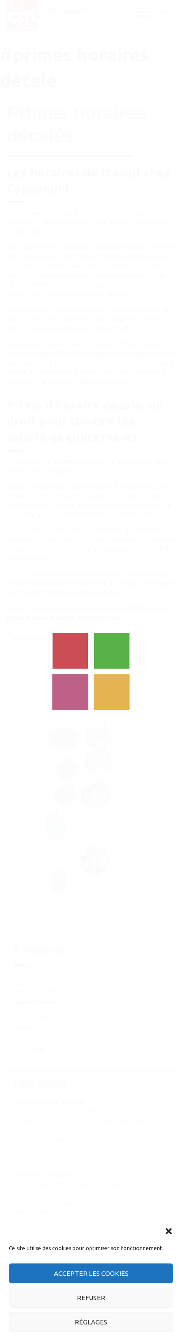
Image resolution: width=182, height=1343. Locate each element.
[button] (168, 1231)
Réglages (91, 1322)
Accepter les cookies (91, 1273)
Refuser (91, 1297)
